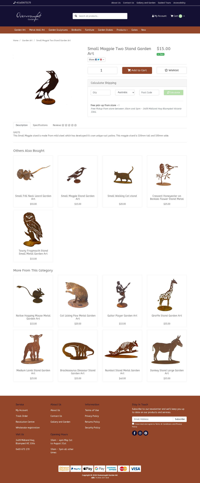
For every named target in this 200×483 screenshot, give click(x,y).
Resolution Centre (25, 422)
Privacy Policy (92, 416)
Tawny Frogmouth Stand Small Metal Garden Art (33, 252)
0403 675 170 (23, 449)
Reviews (57, 125)
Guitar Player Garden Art (122, 315)
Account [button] (161, 16)
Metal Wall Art (37, 30)
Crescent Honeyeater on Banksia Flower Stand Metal (167, 197)
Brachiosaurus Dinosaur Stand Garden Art (77, 372)
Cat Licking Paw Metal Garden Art (77, 317)
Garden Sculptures (58, 30)
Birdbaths (76, 30)
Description (22, 125)
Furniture (89, 30)
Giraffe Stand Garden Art (167, 315)
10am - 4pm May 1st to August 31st (61, 442)
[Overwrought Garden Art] (28, 16)
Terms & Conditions (163, 424)
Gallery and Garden (146, 3)
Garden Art (20, 30)
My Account (22, 410)
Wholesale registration (28, 427)
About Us (116, 3)
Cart (177, 16)
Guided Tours (164, 3)
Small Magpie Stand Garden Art (77, 197)
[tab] (21, 125)
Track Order (22, 416)
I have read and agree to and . (157, 425)
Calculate (174, 92)
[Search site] (76, 16)
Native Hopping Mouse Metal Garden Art (33, 317)
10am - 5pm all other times (61, 451)
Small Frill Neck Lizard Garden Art (33, 197)
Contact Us (128, 3)
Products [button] (121, 30)
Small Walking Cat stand (122, 196)
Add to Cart (139, 70)
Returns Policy (92, 422)
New (143, 30)
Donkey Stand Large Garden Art (167, 372)
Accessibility (179, 3)
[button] (172, 70)
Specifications (40, 125)
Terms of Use (92, 410)
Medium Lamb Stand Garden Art (33, 372)
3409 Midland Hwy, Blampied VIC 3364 (25, 442)
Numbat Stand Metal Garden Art (122, 372)
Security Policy (92, 427)
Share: (92, 60)
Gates (134, 30)
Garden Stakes (105, 30)
